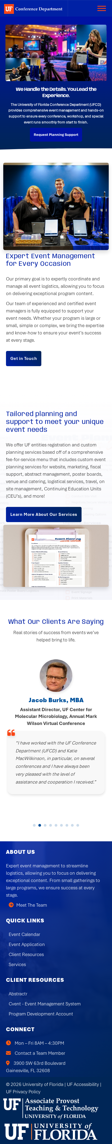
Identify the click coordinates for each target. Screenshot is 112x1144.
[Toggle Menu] (101, 8)
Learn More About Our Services (43, 514)
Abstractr (18, 994)
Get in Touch (23, 358)
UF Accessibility (83, 1084)
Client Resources (26, 954)
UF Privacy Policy (23, 1092)
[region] (56, 83)
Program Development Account (41, 1014)
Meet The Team (31, 905)
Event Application (27, 944)
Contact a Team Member (40, 1053)
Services (17, 964)
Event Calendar (24, 934)
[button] (34, 825)
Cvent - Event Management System (45, 1004)
